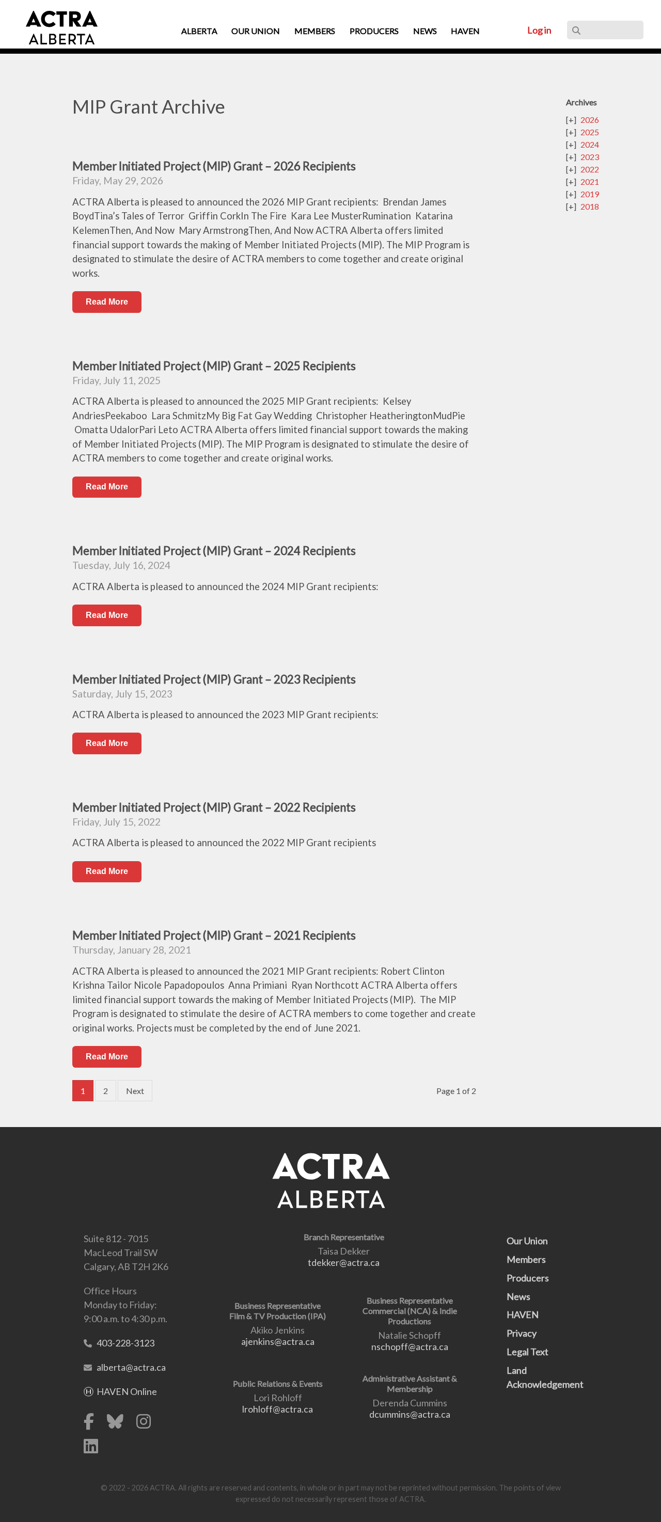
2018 (589, 206)
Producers (528, 1277)
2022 (589, 169)
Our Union (527, 1240)
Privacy (522, 1333)
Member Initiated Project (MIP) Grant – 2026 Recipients (214, 166)
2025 (589, 132)
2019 (589, 194)
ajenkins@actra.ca (277, 1341)
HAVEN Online (127, 1391)
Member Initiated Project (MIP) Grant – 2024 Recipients (214, 551)
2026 (589, 119)
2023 (589, 157)
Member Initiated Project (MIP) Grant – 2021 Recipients (214, 935)
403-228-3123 (125, 1343)
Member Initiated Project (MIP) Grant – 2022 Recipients (214, 807)
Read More (107, 301)
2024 (589, 144)
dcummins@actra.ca (409, 1414)
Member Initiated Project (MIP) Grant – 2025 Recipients (214, 366)
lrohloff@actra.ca (277, 1409)
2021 (589, 181)
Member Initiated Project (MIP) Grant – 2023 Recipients (214, 679)
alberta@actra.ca (131, 1367)
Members (526, 1259)
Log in (539, 30)
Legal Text (527, 1351)
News (518, 1296)
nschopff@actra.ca (409, 1346)
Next (135, 1091)
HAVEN (523, 1314)
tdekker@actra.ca (344, 1262)
